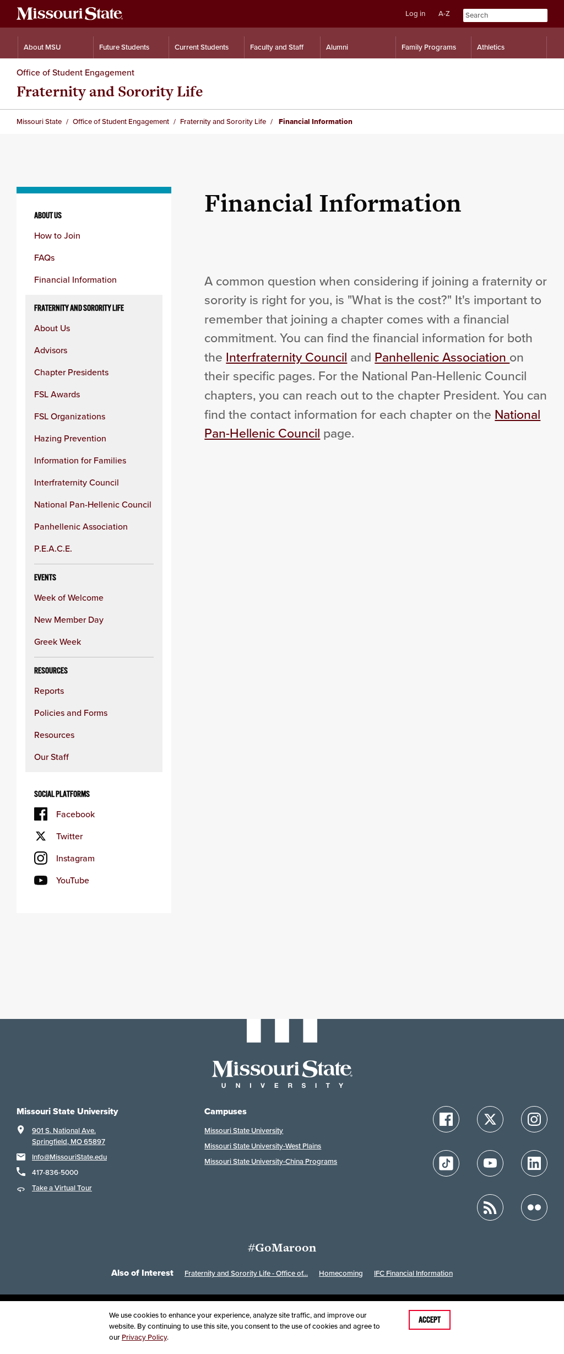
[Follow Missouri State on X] (490, 1119)
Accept (430, 1320)
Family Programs (429, 47)
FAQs (44, 257)
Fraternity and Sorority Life (110, 91)
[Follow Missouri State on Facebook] (446, 1119)
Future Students (124, 47)
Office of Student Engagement (75, 72)
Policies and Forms (70, 712)
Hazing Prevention (70, 438)
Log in (415, 13)
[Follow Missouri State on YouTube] (490, 1163)
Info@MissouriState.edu (69, 1157)
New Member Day (69, 619)
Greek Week (57, 641)
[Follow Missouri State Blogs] (490, 1207)
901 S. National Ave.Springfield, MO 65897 (68, 1136)
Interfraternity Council (76, 482)
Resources (54, 735)
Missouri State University (243, 1130)
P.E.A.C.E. (53, 548)
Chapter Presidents (71, 372)
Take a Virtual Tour (62, 1188)
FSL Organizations (69, 416)
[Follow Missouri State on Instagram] (534, 1119)
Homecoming (341, 1273)
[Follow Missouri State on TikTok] (446, 1163)
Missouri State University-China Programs (270, 1161)
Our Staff (51, 757)
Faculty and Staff (276, 47)
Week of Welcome (69, 597)
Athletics (491, 47)
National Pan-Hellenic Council (92, 504)
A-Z (444, 13)
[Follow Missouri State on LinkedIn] (534, 1163)
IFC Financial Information (413, 1273)
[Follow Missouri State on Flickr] (534, 1207)
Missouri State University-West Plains (262, 1146)
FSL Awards (57, 394)
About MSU (42, 47)
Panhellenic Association (81, 526)
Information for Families (80, 460)
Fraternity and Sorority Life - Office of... (246, 1273)
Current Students (202, 47)
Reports (49, 690)
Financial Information (75, 279)
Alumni (337, 47)
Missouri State (39, 121)
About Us (52, 328)
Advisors (50, 350)
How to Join (57, 235)
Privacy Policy (144, 1337)
